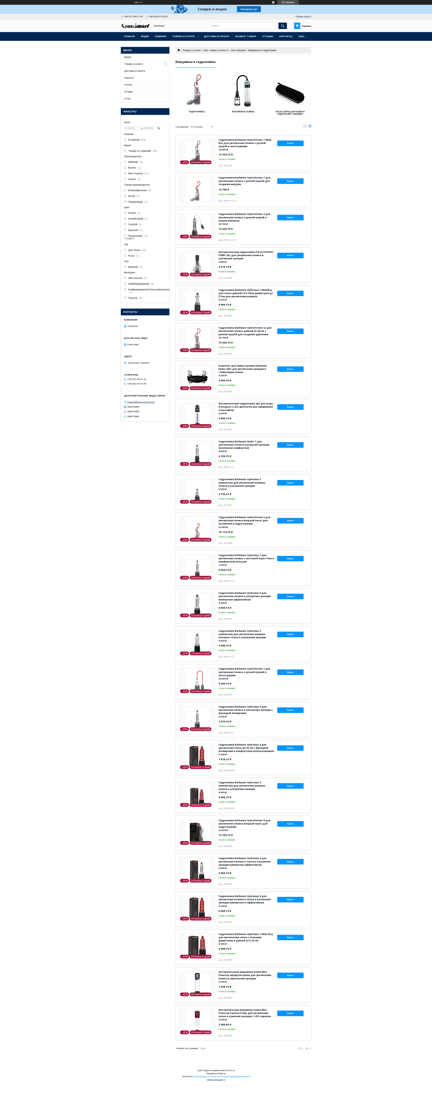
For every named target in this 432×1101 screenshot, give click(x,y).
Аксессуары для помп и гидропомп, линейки (290, 113)
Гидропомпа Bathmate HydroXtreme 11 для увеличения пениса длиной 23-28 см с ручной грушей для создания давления (245, 331)
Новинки (160, 36)
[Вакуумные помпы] (243, 90)
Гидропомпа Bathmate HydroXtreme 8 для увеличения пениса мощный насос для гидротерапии (244, 823)
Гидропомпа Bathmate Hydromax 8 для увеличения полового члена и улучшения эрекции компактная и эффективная (245, 899)
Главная (129, 36)
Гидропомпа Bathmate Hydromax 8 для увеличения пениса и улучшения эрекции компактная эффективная (245, 596)
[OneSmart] (135, 27)
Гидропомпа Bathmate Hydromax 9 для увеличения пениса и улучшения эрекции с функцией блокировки (246, 709)
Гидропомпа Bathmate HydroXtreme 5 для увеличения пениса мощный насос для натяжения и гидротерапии (244, 520)
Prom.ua (231, 1070)
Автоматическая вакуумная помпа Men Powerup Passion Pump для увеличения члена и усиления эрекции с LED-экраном (245, 1013)
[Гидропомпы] (197, 90)
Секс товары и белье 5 (215, 50)
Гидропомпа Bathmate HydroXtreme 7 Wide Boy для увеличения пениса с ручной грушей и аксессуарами (245, 143)
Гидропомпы (197, 112)
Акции (145, 36)
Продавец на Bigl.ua (216, 1073)
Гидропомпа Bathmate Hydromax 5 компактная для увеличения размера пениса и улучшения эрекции (242, 785)
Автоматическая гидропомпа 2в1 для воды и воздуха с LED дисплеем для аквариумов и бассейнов (246, 406)
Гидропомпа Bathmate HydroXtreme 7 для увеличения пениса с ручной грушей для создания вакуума (244, 180)
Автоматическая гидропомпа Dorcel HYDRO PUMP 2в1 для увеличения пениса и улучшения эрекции (246, 255)
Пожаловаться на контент (205, 1076)
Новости (128, 77)
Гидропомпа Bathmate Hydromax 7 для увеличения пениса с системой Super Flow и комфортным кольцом (246, 558)
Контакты (285, 36)
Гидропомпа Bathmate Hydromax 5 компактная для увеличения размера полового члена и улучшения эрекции (242, 634)
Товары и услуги (183, 36)
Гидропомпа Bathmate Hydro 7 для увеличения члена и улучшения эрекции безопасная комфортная (244, 444)
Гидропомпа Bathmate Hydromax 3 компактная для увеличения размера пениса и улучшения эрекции (242, 482)
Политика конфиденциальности (234, 1076)
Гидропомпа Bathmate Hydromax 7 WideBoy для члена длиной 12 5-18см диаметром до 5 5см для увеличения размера (246, 293)
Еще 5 (130, 238)
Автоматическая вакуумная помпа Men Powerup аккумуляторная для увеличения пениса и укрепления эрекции (245, 975)
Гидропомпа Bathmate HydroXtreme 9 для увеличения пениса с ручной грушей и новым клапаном (244, 217)
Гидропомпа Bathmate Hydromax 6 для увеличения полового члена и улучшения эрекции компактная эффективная (245, 861)
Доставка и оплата (216, 36)
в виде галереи (304, 127)
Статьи (128, 84)
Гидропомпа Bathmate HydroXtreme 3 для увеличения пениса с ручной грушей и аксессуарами (244, 672)
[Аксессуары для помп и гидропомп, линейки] (290, 90)
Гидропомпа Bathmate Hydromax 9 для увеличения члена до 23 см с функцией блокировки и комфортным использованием (246, 747)
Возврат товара (245, 36)
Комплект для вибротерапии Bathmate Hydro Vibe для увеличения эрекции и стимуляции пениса (243, 369)
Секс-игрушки (238, 50)
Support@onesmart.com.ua (141, 402)
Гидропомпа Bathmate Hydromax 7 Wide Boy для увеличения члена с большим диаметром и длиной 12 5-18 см (246, 937)
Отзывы (267, 36)
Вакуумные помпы (243, 112)
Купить (290, 143)
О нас (127, 98)
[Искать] (282, 26)
